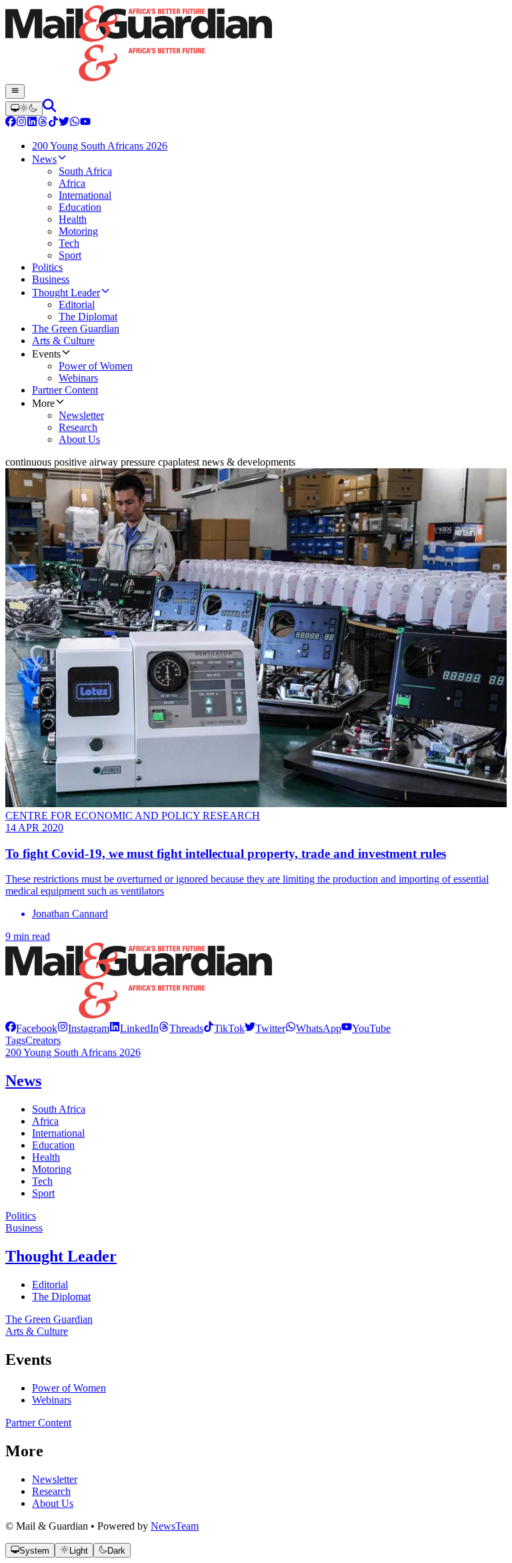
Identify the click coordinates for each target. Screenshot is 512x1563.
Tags (15, 1040)
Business (24, 1227)
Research (51, 1491)
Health (46, 1157)
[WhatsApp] (74, 123)
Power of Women (69, 1388)
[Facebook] (10, 123)
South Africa (58, 1109)
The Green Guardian (49, 1319)
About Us (52, 1503)
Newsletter (54, 1479)
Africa (45, 1121)
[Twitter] (64, 123)
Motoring (51, 1169)
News (23, 1080)
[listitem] (31, 1028)
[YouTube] (85, 123)
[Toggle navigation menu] (15, 91)
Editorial (50, 1284)
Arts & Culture (36, 1331)
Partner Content (38, 1422)
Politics (20, 1215)
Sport (43, 1193)
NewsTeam (175, 1526)
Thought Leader (61, 1256)
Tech (42, 1181)
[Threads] (42, 123)
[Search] (49, 108)
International (58, 1133)
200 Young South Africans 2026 (73, 1052)
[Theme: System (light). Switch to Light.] (24, 108)
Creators (43, 1040)
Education (53, 1145)
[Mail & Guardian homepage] (256, 44)
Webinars (51, 1400)
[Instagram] (21, 123)
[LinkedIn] (32, 123)
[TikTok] (53, 123)
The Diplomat (61, 1296)
